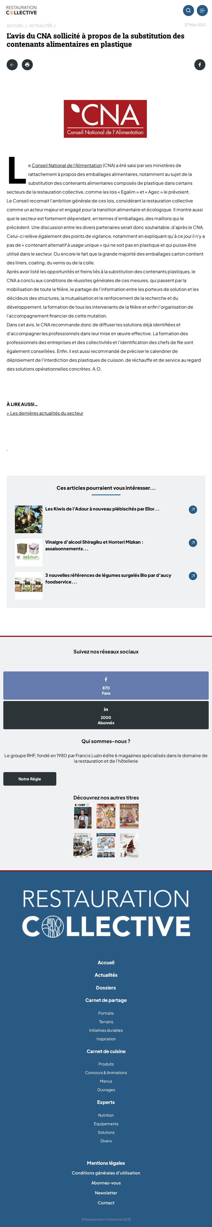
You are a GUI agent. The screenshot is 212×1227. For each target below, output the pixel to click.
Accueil (15, 25)
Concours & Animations (106, 1072)
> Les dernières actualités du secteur (45, 413)
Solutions (106, 1132)
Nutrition (106, 1115)
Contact (106, 1202)
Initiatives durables (106, 1030)
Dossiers (106, 987)
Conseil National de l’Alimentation (67, 165)
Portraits (106, 1012)
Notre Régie (29, 778)
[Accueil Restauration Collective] (21, 10)
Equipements (106, 1123)
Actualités (40, 25)
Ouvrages (106, 1089)
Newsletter (106, 1192)
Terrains (106, 1021)
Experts (106, 1102)
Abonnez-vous (106, 1182)
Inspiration (106, 1038)
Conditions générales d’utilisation (106, 1172)
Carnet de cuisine (106, 1051)
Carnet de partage (106, 1000)
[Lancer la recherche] (188, 10)
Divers (106, 1140)
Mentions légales (106, 1163)
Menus (106, 1080)
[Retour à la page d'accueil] (106, 913)
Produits (106, 1063)
